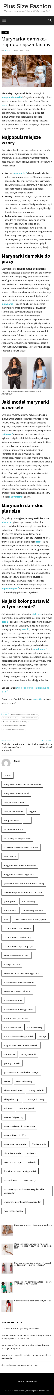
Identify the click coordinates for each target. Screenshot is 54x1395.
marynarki (19, 173)
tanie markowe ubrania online (19, 1126)
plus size (6, 522)
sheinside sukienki (13, 1090)
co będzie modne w (13, 829)
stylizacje (37, 613)
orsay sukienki (28, 1054)
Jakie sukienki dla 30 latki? (17, 928)
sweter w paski (26, 1108)
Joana (7, 50)
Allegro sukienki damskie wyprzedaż (22, 784)
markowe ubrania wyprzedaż (18, 1009)
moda (4, 104)
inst (6, 919)
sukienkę (6, 434)
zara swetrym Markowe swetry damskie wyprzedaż (24, 1191)
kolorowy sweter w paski (16, 955)
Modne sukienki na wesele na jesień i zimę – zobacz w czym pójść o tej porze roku (26, 1337)
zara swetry (30, 1180)
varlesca (31, 1153)
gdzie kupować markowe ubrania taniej (24, 883)
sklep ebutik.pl (11, 1099)
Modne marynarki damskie (14, 725)
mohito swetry (34, 1027)
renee (7, 1081)
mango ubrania (12, 964)
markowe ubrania (29, 718)
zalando (32, 1162)
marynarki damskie (12, 97)
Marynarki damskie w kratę (15, 721)
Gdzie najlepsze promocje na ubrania (23, 892)
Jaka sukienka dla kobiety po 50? (31, 919)
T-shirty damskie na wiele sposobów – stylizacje (13, 747)
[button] (50, 20)
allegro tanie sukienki (15, 802)
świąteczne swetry (13, 1210)
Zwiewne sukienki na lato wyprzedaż (22, 1201)
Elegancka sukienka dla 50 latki (20, 865)
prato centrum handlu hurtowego (21, 1072)
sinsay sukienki (36, 1090)
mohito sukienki (12, 1027)
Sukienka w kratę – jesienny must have (20, 1329)
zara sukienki (10, 1180)
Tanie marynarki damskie (13, 729)
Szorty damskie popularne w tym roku (20, 1365)
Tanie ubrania (39, 1144)
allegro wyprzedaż (13, 811)
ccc (27, 820)
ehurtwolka (10, 856)
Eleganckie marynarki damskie (24, 714)
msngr (42, 1036)
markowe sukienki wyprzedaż (19, 982)
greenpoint (10, 901)
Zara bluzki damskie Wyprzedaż (20, 1171)
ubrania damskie (12, 1153)
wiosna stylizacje (12, 1162)
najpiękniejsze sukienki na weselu (21, 1045)
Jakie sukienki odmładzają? (18, 937)
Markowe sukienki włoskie (17, 991)
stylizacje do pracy (35, 1099)
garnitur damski (10, 718)
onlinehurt (9, 1054)
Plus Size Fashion (27, 6)
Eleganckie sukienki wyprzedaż (19, 874)
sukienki (36, 699)
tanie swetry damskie (15, 1144)
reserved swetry (24, 1081)
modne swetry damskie (16, 1018)
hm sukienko (10, 910)
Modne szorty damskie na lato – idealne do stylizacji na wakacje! (26, 1356)
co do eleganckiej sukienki (17, 838)
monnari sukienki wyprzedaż (18, 1036)
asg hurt (33, 811)
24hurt (7, 775)
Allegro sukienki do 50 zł (16, 793)
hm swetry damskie (33, 910)
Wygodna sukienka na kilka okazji (40, 746)
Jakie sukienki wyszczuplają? (18, 946)
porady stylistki (12, 1063)
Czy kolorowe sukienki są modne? (21, 847)
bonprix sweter (12, 820)
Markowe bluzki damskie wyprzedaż (22, 973)
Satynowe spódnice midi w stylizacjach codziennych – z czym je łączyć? (26, 1347)
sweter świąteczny (13, 1117)
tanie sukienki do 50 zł (15, 1135)
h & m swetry (28, 901)
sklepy (5, 32)
